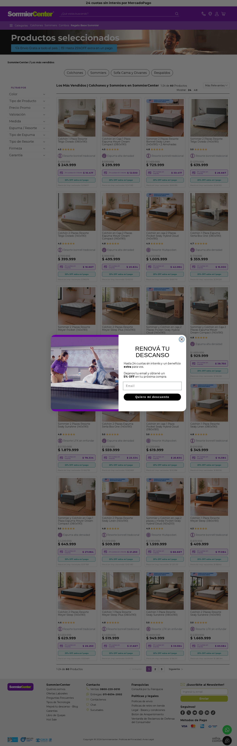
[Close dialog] (181, 339)
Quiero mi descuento (152, 397)
